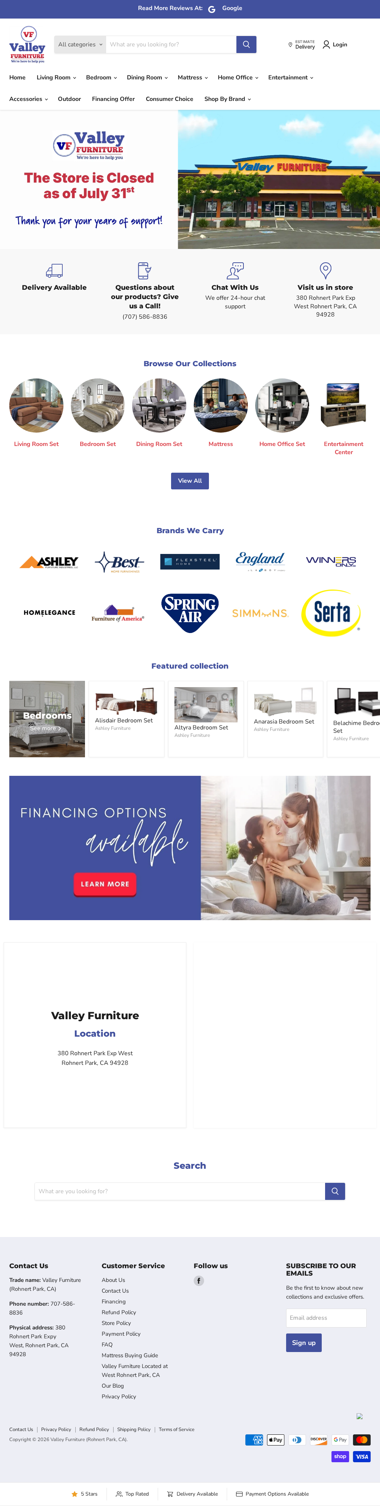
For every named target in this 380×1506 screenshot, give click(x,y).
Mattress (191, 77)
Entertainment (288, 77)
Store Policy (116, 1323)
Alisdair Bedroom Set (124, 720)
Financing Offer (113, 99)
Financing (114, 1301)
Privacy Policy (119, 1396)
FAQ (107, 1344)
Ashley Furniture (113, 728)
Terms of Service (176, 1429)
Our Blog (113, 1385)
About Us (113, 1280)
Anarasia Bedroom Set (284, 722)
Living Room (54, 77)
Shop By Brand (225, 99)
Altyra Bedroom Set (201, 728)
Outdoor (69, 99)
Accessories (26, 99)
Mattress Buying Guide (130, 1355)
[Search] (246, 44)
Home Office (236, 77)
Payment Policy (121, 1334)
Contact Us (115, 1291)
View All (190, 481)
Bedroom (99, 77)
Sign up (304, 1342)
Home (17, 77)
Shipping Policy (134, 1429)
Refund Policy (119, 1312)
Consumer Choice (169, 99)
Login (340, 44)
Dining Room (145, 77)
